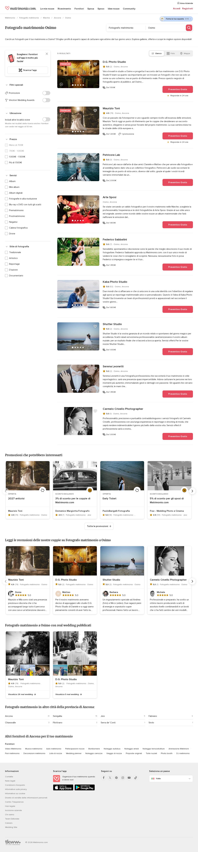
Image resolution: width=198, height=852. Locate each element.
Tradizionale (15, 252)
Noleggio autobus (112, 748)
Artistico (13, 258)
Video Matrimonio (13, 748)
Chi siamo (9, 814)
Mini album (14, 187)
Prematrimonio (16, 210)
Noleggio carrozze (93, 753)
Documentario (16, 275)
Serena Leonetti (113, 366)
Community (129, 8)
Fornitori (79, 8)
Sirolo (151, 722)
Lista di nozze (55, 753)
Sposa (90, 8)
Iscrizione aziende (13, 810)
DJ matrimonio (183, 753)
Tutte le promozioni (97, 526)
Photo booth (166, 753)
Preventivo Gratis (177, 89)
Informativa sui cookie (15, 793)
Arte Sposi (109, 197)
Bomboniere (94, 748)
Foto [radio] (173, 53)
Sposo (101, 8)
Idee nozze (113, 8)
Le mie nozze (47, 8)
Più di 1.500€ (15, 162)
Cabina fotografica (18, 227)
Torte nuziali (151, 753)
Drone (12, 233)
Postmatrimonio (17, 216)
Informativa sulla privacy (16, 789)
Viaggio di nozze (114, 753)
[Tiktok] (135, 777)
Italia (158, 778)
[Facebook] (103, 777)
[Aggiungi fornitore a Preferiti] (95, 64)
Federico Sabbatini (115, 239)
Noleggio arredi (131, 748)
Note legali (10, 781)
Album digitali (15, 192)
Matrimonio (10, 18)
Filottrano (57, 722)
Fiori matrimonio (12, 753)
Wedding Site (11, 827)
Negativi (13, 222)
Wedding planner (73, 753)
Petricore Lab (111, 155)
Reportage (14, 264)
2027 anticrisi (16, 498)
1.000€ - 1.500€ (17, 156)
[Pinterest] (116, 777)
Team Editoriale (12, 819)
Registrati (187, 8)
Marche (46, 18)
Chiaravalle (10, 722)
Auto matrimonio (53, 748)
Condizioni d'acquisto (15, 785)
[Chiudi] (46, 53)
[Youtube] (129, 777)
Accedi (176, 8)
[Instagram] (122, 777)
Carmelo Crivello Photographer (123, 409)
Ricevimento (64, 8)
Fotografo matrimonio (29, 18)
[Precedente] (5, 491)
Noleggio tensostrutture (154, 748)
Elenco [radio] (158, 53)
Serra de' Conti (108, 722)
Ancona (58, 18)
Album (12, 181)
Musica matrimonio (33, 748)
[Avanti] (192, 491)
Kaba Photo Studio (115, 282)
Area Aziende (186, 3)
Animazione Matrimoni (179, 748)
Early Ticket (109, 498)
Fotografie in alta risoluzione (23, 198)
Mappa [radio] (187, 53)
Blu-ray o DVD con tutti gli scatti (25, 204)
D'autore (13, 269)
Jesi (103, 716)
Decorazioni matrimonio (34, 753)
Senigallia (57, 716)
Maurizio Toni (111, 108)
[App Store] (63, 790)
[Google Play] (85, 790)
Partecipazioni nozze (75, 748)
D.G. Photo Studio (114, 62)
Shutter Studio (112, 324)
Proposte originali (134, 753)
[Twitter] (110, 777)
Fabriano (153, 716)
